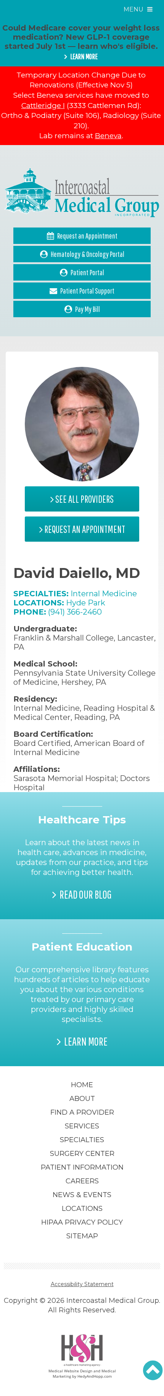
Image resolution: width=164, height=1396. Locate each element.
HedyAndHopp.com (94, 1376)
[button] (152, 1370)
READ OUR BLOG (85, 894)
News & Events (82, 1195)
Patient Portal (87, 272)
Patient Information (82, 1167)
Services (82, 1126)
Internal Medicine (104, 593)
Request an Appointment (87, 235)
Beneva (108, 135)
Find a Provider (82, 1112)
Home (82, 1085)
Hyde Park (85, 602)
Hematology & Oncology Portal (87, 254)
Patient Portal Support (87, 290)
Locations (82, 1208)
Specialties (82, 1140)
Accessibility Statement (82, 1284)
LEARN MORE (84, 56)
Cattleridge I (43, 105)
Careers (82, 1181)
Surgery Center (82, 1153)
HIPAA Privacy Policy (82, 1222)
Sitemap (82, 1236)
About (82, 1098)
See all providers (84, 499)
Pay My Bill (87, 309)
